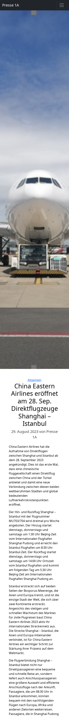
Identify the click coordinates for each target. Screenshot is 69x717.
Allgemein (34, 380)
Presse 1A (10, 5)
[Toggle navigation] (61, 5)
